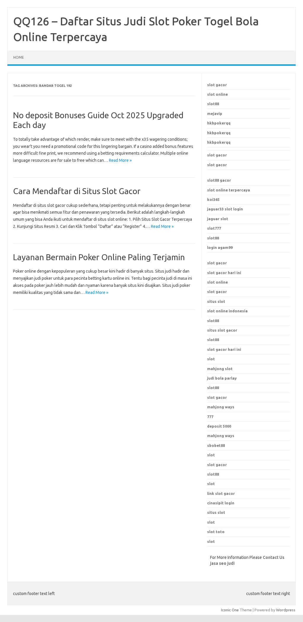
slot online (217, 94)
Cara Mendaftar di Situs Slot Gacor (77, 191)
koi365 (213, 199)
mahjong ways (220, 407)
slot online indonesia (227, 311)
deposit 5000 (219, 426)
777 (210, 417)
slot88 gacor (219, 180)
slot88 (213, 104)
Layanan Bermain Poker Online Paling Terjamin (99, 257)
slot (211, 455)
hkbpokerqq (219, 123)
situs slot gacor (222, 330)
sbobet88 (216, 445)
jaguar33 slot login (225, 209)
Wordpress (285, 610)
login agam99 (220, 247)
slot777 (214, 228)
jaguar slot (217, 219)
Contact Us (273, 557)
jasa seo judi (222, 563)
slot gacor (217, 85)
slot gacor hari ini (224, 273)
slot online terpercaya (228, 190)
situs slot (216, 301)
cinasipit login (220, 503)
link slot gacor (221, 493)
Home (18, 57)
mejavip (214, 113)
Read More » (120, 160)
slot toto (216, 532)
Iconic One (230, 610)
